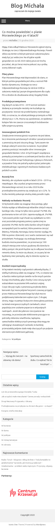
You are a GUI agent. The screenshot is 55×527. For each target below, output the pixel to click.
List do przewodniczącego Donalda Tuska (19, 392)
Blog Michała (27, 5)
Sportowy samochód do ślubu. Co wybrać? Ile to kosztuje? (41, 360)
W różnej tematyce (9, 440)
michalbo (13, 40)
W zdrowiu (6, 445)
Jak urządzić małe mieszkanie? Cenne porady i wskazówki (25, 396)
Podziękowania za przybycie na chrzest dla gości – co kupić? (26, 406)
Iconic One (13, 524)
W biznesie (6, 426)
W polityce (16, 339)
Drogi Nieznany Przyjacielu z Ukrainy (16, 401)
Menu (27, 21)
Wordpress (41, 524)
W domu (5, 430)
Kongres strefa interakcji (11, 411)
